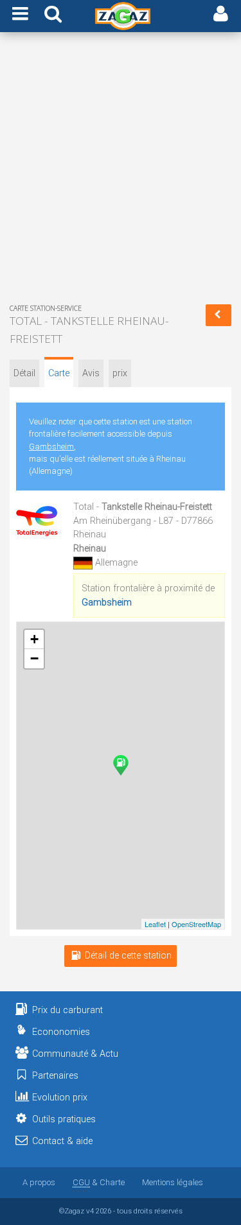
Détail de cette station (128, 955)
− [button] (34, 658)
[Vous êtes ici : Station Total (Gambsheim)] (121, 765)
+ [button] (34, 639)
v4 (90, 1210)
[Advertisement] (120, 170)
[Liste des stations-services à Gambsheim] (218, 315)
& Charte (99, 1182)
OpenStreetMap (196, 924)
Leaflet (155, 924)
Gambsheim (51, 446)
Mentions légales (172, 1182)
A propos (38, 1182)
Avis (91, 373)
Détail (24, 373)
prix (119, 373)
